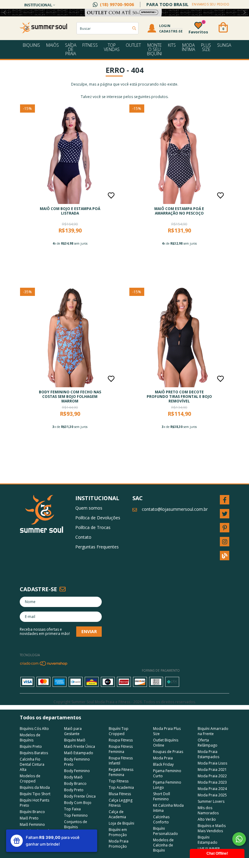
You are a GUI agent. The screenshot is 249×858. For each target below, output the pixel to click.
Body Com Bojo (77, 802)
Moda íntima (188, 47)
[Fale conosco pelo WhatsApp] (239, 839)
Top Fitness (118, 781)
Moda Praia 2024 (212, 788)
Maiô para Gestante (73, 731)
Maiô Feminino (32, 824)
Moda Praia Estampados (208, 754)
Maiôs (52, 45)
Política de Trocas (93, 527)
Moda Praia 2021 (212, 769)
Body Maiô (73, 777)
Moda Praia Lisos (212, 763)
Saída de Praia (70, 49)
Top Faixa (72, 809)
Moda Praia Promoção (118, 844)
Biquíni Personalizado (165, 831)
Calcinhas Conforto (161, 819)
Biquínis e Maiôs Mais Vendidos (212, 828)
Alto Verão (207, 819)
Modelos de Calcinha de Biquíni (163, 845)
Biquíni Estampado (207, 840)
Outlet (133, 45)
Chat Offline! (217, 853)
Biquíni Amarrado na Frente (213, 731)
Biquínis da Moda (35, 787)
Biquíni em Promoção (118, 832)
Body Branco (75, 783)
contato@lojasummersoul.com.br (175, 509)
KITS (172, 45)
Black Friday (163, 764)
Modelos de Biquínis (30, 737)
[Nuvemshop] (44, 664)
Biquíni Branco (32, 811)
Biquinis (31, 45)
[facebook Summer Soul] (224, 499)
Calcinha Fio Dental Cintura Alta (32, 764)
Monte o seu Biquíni (154, 49)
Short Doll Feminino (161, 796)
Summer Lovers (211, 801)
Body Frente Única (80, 796)
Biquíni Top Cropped (118, 731)
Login (164, 25)
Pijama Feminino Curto (167, 773)
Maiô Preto (29, 818)
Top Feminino (76, 815)
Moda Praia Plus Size (167, 731)
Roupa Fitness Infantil (121, 760)
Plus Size (206, 47)
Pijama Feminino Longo (167, 785)
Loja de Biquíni (121, 823)
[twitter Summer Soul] (224, 513)
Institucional (38, 5)
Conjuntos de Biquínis (75, 824)
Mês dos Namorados (208, 810)
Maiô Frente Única (79, 746)
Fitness (90, 45)
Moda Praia (163, 758)
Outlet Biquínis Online (165, 743)
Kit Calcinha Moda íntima (168, 808)
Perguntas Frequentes (97, 547)
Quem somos (88, 508)
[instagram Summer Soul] (224, 541)
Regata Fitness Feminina (121, 772)
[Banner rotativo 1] (124, 12)
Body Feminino (77, 770)
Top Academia (121, 787)
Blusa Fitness (120, 793)
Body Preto (74, 789)
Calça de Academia (117, 814)
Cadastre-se (170, 31)
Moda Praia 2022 (212, 775)
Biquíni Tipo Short (35, 793)
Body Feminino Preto (77, 762)
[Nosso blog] (224, 555)
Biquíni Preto (31, 746)
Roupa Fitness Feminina (121, 749)
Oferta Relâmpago (207, 743)
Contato (83, 537)
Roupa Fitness (121, 740)
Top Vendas (112, 47)
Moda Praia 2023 (212, 782)
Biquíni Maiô (74, 740)
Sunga (224, 45)
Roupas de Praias (168, 751)
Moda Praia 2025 (212, 795)
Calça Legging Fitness (120, 803)
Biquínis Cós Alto (34, 728)
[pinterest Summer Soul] (224, 527)
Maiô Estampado (78, 752)
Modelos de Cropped (30, 778)
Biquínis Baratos (34, 752)
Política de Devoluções (97, 518)
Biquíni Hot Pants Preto (34, 803)
